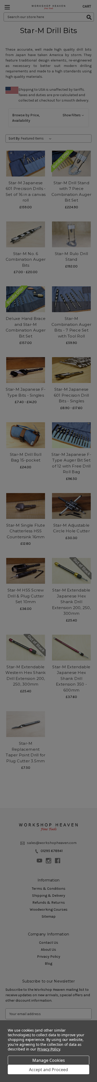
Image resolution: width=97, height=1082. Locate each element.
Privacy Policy (48, 1049)
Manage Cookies (48, 1060)
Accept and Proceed (48, 1069)
